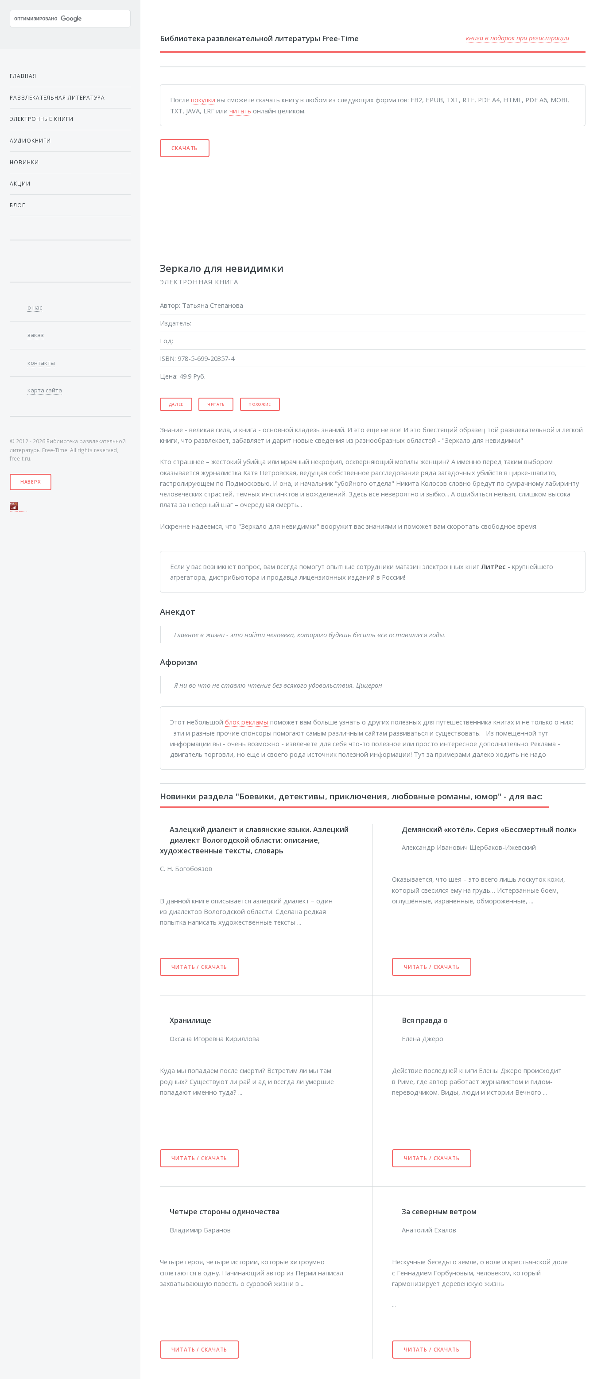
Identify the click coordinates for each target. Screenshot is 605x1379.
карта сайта (44, 390)
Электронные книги (42, 118)
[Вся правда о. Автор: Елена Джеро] (397, 1020)
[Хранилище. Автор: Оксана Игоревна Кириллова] (165, 1020)
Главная (23, 75)
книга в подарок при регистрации (517, 37)
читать (240, 110)
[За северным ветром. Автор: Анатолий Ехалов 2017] (397, 1211)
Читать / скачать (199, 966)
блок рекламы (246, 721)
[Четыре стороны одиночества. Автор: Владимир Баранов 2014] (165, 1211)
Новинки (24, 162)
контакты (41, 363)
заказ (35, 335)
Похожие (259, 404)
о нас (34, 307)
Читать (216, 404)
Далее (176, 404)
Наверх (30, 482)
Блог (17, 205)
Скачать (184, 147)
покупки (203, 99)
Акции (20, 183)
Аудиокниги (30, 140)
